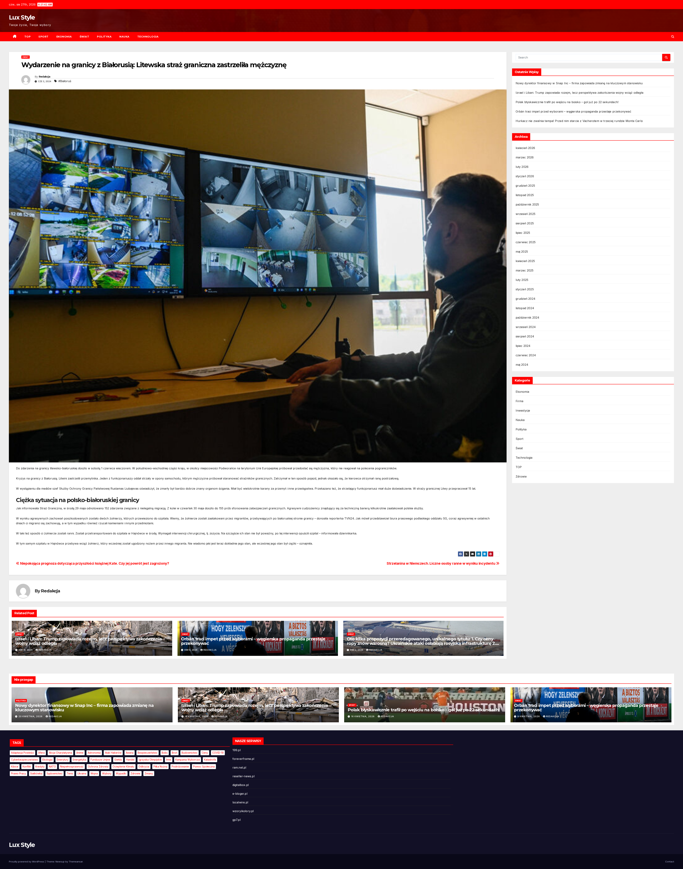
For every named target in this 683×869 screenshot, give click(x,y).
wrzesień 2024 (526, 327)
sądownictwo (54, 773)
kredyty (40, 766)
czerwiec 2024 (526, 355)
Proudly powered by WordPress (27, 861)
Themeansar (76, 861)
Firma (519, 401)
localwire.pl (240, 802)
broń (174, 752)
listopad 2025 (525, 195)
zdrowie (135, 773)
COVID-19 (218, 752)
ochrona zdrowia (98, 766)
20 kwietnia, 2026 (30, 716)
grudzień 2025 (525, 185)
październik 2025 (527, 204)
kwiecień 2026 (525, 148)
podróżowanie (180, 766)
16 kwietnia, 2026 (197, 716)
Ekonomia (64, 36)
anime (79, 752)
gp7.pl (236, 820)
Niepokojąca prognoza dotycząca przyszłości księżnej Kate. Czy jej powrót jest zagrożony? (94, 563)
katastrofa (210, 759)
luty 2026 (522, 167)
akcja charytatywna (60, 752)
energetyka (79, 759)
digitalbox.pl (240, 785)
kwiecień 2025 (525, 261)
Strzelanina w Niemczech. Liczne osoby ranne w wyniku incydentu (441, 563)
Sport (43, 36)
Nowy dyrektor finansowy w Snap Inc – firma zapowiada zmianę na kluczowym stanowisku (579, 83)
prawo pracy (18, 773)
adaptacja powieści (22, 752)
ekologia (47, 759)
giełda (118, 759)
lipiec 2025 (523, 232)
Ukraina (81, 773)
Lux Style (22, 17)
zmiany (149, 773)
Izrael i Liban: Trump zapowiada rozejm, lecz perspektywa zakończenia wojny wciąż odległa (88, 641)
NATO (52, 766)
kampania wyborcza (187, 759)
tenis (70, 773)
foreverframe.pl (243, 759)
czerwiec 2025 (526, 242)
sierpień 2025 (525, 223)
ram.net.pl (239, 767)
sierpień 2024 (525, 336)
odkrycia (144, 766)
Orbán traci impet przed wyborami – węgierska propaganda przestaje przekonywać (253, 641)
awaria (129, 752)
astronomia (94, 752)
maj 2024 (522, 364)
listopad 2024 (525, 308)
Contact (669, 861)
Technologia (148, 36)
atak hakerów (113, 752)
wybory (107, 773)
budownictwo (189, 752)
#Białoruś (64, 81)
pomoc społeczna (204, 766)
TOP (27, 36)
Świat (84, 36)
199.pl (236, 750)
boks (165, 752)
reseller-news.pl (243, 776)
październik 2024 (527, 317)
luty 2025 (522, 280)
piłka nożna (160, 766)
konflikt (27, 766)
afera (41, 752)
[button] (672, 36)
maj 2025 (522, 251)
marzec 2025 (525, 270)
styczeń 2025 (525, 289)
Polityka (104, 36)
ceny (205, 752)
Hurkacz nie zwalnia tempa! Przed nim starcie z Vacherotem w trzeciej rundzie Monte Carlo (579, 121)
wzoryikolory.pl (243, 811)
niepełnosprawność (72, 766)
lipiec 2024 (523, 346)
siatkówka (36, 773)
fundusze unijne (100, 759)
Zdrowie (521, 476)
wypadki (121, 773)
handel (130, 759)
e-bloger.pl (239, 793)
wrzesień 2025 (526, 214)
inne (168, 759)
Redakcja (44, 76)
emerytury (62, 759)
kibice (14, 766)
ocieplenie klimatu (123, 766)
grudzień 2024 (526, 298)
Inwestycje (523, 410)
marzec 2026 (525, 157)
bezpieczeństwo (147, 752)
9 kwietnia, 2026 (529, 716)
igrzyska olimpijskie (150, 759)
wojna (94, 773)
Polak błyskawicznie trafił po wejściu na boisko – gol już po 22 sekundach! (567, 102)
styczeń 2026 (525, 176)
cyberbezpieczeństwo (24, 759)
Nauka (124, 36)
